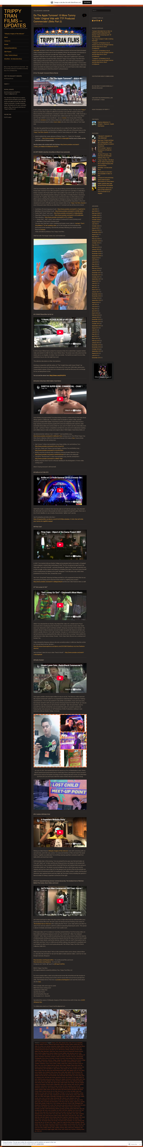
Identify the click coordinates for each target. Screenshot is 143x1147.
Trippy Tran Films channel (41, 132)
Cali (40, 1054)
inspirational (44, 1086)
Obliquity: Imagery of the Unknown (58, 850)
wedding (57, 1127)
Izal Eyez (60, 1086)
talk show (55, 1118)
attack (66, 1046)
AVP (70, 1046)
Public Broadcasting (50, 1108)
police (66, 1105)
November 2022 (96, 232)
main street (62, 1094)
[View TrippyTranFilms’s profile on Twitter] (95, 20)
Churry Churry (45, 1058)
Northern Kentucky (68, 1099)
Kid (51, 1089)
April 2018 (95, 266)
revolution (53, 1110)
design (57, 1065)
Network (64, 1098)
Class (74, 1058)
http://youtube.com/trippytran (42, 962)
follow (73, 1074)
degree (49, 1065)
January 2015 (95, 342)
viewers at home (63, 1125)
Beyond (74, 1047)
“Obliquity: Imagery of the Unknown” (14, 33)
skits (74, 1113)
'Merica (53, 1042)
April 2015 (95, 336)
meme (78, 1094)
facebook (47, 1072)
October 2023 (96, 226)
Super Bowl (59, 1117)
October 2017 (96, 277)
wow (69, 1129)
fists (64, 1074)
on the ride (61, 1101)
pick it (48, 1105)
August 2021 (95, 234)
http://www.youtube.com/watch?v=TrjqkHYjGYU (71, 209)
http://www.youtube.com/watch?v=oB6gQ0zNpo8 (48, 581)
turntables (77, 1122)
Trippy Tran (59, 1122)
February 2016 (96, 315)
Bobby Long (37, 1051)
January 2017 (95, 291)
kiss (51, 1091)
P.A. (79, 1101)
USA (79, 1124)
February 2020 (96, 238)
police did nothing (72, 1105)
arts (45, 1046)
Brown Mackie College (40, 1053)
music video (57, 122)
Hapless (63, 1079)
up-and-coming (71, 1124)
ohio (39, 1101)
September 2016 (96, 300)
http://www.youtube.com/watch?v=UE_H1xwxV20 (49, 446)
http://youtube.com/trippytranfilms (44, 960)
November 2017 (96, 274)
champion (53, 1056)
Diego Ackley (74, 1065)
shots (56, 1113)
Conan (47, 1063)
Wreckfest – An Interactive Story (13, 58)
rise (74, 1110)
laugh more (78, 1091)
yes (41, 1131)
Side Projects (7, 51)
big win (56, 1049)
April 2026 (95, 211)
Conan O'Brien (52, 1063)
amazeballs (79, 1042)
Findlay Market (52, 1074)
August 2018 (95, 257)
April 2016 (95, 311)
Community (63, 1061)
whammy (62, 1127)
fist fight (61, 1074)
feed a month (61, 1072)
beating (53, 1047)
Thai (40, 1120)
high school (43, 1080)
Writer (82, 1129)
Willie (56, 1129)
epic (75, 1070)
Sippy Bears (69, 1113)
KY (62, 1091)
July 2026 (94, 209)
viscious (70, 1125)
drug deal (79, 1068)
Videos (57, 1125)
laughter (37, 1093)
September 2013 (96, 351)
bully (68, 1053)
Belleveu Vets (63, 1047)
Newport (72, 1098)
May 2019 (94, 245)
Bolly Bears (46, 1051)
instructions (50, 1086)
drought (75, 1068)
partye (58, 1103)
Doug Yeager (64, 1068)
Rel (43, 1110)
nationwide (56, 1098)
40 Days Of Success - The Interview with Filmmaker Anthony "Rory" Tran (105, 155)
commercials (57, 1061)
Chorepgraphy (38, 1058)
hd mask (73, 1079)
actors (69, 1042)
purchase (62, 1108)
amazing (37, 1044)
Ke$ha (44, 1089)
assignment (53, 1046)
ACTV (73, 1042)
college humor (66, 1060)
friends (70, 1075)
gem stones (52, 1077)
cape (66, 1054)
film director (77, 1072)
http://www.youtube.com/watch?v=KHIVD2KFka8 (49, 454)
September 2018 (96, 255)
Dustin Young (38, 1070)
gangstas (38, 1077)
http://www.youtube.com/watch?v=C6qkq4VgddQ (68, 213)
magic (51, 1094)
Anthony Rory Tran (78, 1044)
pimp (52, 1105)
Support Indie (78, 1117)
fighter (69, 1072)
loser (45, 1094)
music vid (44, 1098)
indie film (76, 1084)
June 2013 (95, 355)
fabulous (40, 1072)
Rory (41, 1112)
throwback (69, 1120)
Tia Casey (75, 1120)
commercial (51, 1061)
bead (36, 1047)
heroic (36, 1080)
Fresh (58, 1075)
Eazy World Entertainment (56, 1070)
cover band (74, 1063)
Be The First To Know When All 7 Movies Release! (102, 87)
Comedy (40, 1061)
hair (60, 1079)
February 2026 (96, 213)
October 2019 (96, 243)
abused (63, 1042)
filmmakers (45, 1074)
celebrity (80, 1054)
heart (80, 1079)
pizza (60, 1105)
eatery (48, 1070)
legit (46, 1093)
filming (40, 1074)
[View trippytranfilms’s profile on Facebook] (93, 20)
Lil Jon (66, 1093)
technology (64, 1118)
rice (57, 1110)
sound (46, 1115)
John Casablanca (52, 1087)
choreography (79, 1056)
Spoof (63, 1115)
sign (63, 1113)
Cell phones (41, 1056)
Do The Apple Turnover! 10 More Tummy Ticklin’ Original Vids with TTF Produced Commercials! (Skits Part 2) (54, 18)
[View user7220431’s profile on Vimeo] (101, 20)
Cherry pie (73, 1056)
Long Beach (76, 1093)
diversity (48, 1067)
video (40, 1125)
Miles (36, 1096)
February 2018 (96, 268)
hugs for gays (56, 1082)
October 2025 (96, 215)
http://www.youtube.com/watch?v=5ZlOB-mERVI (69, 211)
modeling (78, 1096)
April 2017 (95, 287)
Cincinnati (56, 1058)
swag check (44, 1118)
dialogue (68, 1065)
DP (68, 1068)
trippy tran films (66, 1122)
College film (59, 1060)
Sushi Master (38, 1118)
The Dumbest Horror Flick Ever (42, 923)
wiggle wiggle (50, 1129)
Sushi (83, 1117)
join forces (65, 1087)
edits (68, 1070)
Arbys (36, 1046)
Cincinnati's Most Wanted (66, 1058)
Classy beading (79, 1058)
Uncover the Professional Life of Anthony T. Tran (102, 98)
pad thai (82, 1101)
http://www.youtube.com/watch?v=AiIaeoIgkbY (55, 138)
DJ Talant (60, 1067)
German (63, 1077)
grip (53, 1079)
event (36, 1072)
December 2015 (96, 319)
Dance (45, 1065)
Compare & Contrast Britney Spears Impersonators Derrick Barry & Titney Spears (106, 179)
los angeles (40, 1094)
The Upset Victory (62, 1120)
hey (39, 1080)
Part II (54, 1103)
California (43, 1054)
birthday (67, 1049)
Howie (39, 1082)
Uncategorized (43, 1042)
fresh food (62, 1075)
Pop (42, 1106)
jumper (36, 1089)
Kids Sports (74, 1089)
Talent (51, 1118)
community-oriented (71, 1061)
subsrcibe (42, 1117)
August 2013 (95, 353)
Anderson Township (64, 1044)
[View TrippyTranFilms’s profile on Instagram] (97, 20)
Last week (36, 50)
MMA (41, 1096)
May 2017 (94, 285)
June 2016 (95, 306)
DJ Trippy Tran (66, 1067)
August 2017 (95, 281)
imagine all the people (40, 1084)
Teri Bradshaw (76, 1118)
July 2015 (94, 330)
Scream (57, 1112)
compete (37, 1063)
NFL (78, 1098)
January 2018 (95, 270)
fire (57, 1074)
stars (78, 1115)
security (68, 1112)
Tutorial (82, 1122)
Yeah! (38, 1131)
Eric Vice (79, 1070)
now (75, 1099)
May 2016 (94, 308)
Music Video (50, 1098)
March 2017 (95, 289)
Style (81, 1115)
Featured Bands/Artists (10, 48)
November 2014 (96, 347)
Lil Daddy (62, 1093)
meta (82, 1094)
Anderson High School (54, 1044)
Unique (46, 1124)
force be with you (43, 1075)
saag (44, 1112)
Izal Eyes (55, 1086)
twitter (36, 1124)
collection (49, 1060)
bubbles (64, 1053)
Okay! (42, 1101)
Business (72, 1053)
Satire (46, 1112)
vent (84, 1124)
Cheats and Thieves (60, 1056)
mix (39, 1096)
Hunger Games (63, 1082)
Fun (74, 1075)
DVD (43, 1070)
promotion (37, 1108)
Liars (54, 1093)
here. (73, 438)
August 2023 (95, 228)
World (66, 1129)
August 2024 (95, 221)
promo (74, 1106)
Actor (66, 1042)
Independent (57, 1084)
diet (79, 1065)
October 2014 (96, 349)
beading (39, 1047)
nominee (59, 1099)
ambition (41, 1044)
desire (61, 1065)
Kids (54, 1089)
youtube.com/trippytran (63, 979)
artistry (41, 1046)
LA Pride (67, 1091)
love (48, 1094)
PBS (73, 1103)
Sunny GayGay (53, 1117)
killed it (40, 1091)
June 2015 (95, 332)
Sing (65, 1113)
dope (55, 1068)
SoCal (36, 1115)
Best (68, 1047)
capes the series (71, 1054)
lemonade (49, 1093)
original (75, 1101)
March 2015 (95, 338)
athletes (63, 1046)
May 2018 (94, 264)
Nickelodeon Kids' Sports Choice (49, 1099)
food (76, 1074)
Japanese (70, 1086)
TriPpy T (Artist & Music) (10, 55)
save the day (52, 1112)
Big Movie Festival (44, 1049)
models (82, 1096)
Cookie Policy (40, 1144)
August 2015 (95, 327)
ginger (76, 1077)
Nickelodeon (38, 1099)
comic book (45, 1061)
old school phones (53, 1101)
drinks (71, 1068)
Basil (77, 1046)
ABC (60, 1042)
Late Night (72, 1091)
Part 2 (51, 1103)
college (54, 1060)
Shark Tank (52, 1113)
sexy (44, 1113)
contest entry (64, 1063)
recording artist (38, 1110)
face (44, 1072)
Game (79, 1075)
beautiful (57, 1047)
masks (75, 1094)
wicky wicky (44, 1129)
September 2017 (96, 279)
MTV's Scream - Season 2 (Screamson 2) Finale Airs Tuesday (104, 149)
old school (46, 1101)
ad (75, 1042)
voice (76, 1125)
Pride (63, 1106)
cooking (70, 1063)
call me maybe (57, 1054)
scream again (62, 1112)
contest (58, 1063)
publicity (57, 1108)
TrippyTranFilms (59, 964)
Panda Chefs (38, 1103)
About (6, 37)
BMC (81, 1049)
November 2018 (96, 253)
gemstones (58, 1077)
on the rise (66, 1101)
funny (76, 1075)
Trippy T (83, 109)
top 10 (42, 1122)
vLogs (73, 1125)
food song (80, 1074)
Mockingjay (53, 1096)
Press (59, 1106)
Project (71, 1106)
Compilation (42, 1063)
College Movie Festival (75, 1060)
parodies (43, 1103)
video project (45, 1125)
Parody (47, 1103)
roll (38, 1112)
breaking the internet (73, 1051)
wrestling (78, 1129)
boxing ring (61, 1051)
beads (43, 1047)
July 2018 (94, 260)
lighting (57, 1093)
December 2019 (96, 240)
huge (49, 1082)
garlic (42, 1077)
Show (59, 1113)
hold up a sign (68, 1080)
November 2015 (96, 321)
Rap (81, 1108)
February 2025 (96, 217)
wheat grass (71, 1127)
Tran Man (46, 1122)
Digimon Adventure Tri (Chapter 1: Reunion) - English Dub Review (106, 124)
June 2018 (95, 262)
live (69, 1093)
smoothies (81, 1113)
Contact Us (7, 41)
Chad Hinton (47, 1056)
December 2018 (96, 251)
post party (52, 1106)
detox (64, 1065)
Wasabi (49, 1127)
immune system (49, 1084)
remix (46, 1110)
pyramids (67, 1108)
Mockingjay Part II (60, 1096)
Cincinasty (51, 1058)
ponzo (39, 1106)
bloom (77, 1049)
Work (63, 1129)
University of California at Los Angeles (58, 1124)
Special (55, 1115)
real (83, 1108)
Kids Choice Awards (66, 1089)
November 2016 (96, 296)
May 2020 (94, 236)
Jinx (46, 1087)
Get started (87, 2)
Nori (63, 1099)
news (75, 1098)
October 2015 (96, 323)
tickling (79, 1120)
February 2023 (96, 230)
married (67, 1094)
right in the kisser (63, 1110)
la (64, 1091)
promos (78, 1106)
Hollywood (80, 1080)
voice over (81, 1125)
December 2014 (96, 344)
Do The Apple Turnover (76, 1067)
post (49, 1106)
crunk (39, 1065)
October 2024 (96, 219)
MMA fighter (46, 1096)
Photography (44, 1105)
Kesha (48, 1089)
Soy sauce (51, 1115)
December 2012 (96, 357)
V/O (81, 1124)
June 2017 (95, 283)
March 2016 (95, 313)
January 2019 (95, 249)
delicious (53, 1065)
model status (72, 1096)
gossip (43, 1079)
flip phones (68, 1074)
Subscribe (37, 1117)
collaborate (37, 1060)
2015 (57, 1042)
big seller (52, 1049)
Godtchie (40, 1079)
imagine (82, 1082)
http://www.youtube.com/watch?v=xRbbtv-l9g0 (48, 458)
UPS (76, 1124)
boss (54, 1051)
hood (36, 1082)
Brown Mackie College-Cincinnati (54, 1053)
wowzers (73, 1129)
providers (42, 1108)
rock (80, 1110)
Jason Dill (75, 1086)
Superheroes (71, 1117)
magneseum (56, 1094)
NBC (60, 1098)
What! (65, 1127)
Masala (71, 1094)
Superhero (65, 1117)
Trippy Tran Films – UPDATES (15, 18)
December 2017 (96, 272)
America (46, 1044)
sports (66, 1115)
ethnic (82, 1070)
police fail (79, 1105)
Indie (72, 1084)
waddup (45, 1127)
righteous (70, 1110)
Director (37, 1067)
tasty (60, 1118)
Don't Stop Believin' (48, 1068)
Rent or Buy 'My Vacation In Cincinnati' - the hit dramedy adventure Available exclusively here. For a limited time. (16, 68)
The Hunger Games (46, 1120)
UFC (43, 1124)
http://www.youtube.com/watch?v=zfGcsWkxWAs (69, 215)
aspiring (48, 1046)
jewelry (42, 1087)
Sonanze (43, 120)
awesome (73, 1046)
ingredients (37, 1086)
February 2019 (96, 247)
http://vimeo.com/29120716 (58, 375)
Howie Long (44, 1082)
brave (66, 1051)
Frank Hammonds (52, 1075)
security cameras (75, 1112)
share (47, 1113)
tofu (39, 1122)
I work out (76, 1082)
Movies (6, 44)
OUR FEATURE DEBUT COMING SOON (103, 76)
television (69, 1118)
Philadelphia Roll (79, 1103)
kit (53, 1091)
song (44, 1115)
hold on (63, 1080)
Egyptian (71, 1070)
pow (57, 1106)
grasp (47, 1079)
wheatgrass (77, 1127)
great (50, 1079)
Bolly (42, 1051)
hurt (69, 1082)
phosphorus (37, 1105)
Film (72, 1072)
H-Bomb (56, 1079)
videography (52, 1125)
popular (45, 1106)
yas (35, 1131)
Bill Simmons (62, 1049)
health (77, 1079)
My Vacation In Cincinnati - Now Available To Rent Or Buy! (105, 173)
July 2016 (94, 304)
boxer (57, 1051)
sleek (77, 1113)
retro (49, 1110)
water (53, 1127)
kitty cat (59, 1091)
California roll (50, 1054)
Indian (61, 1084)
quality (71, 1108)
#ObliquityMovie (8, 78)
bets (71, 1047)
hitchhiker (58, 1080)
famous (55, 1072)
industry (81, 1084)
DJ (51, 1067)
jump (82, 1087)
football (36, 1075)
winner (59, 1129)
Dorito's (58, 1068)
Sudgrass (47, 1117)
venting (36, 1125)
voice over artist (39, 1127)
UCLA (40, 1124)
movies (64, 118)
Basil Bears (82, 1046)
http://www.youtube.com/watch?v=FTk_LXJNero (59, 217)
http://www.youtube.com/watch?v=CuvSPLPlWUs (49, 450)
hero (84, 1079)
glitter (80, 1077)
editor (64, 1070)
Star (75, 1115)
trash (50, 1122)
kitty (56, 1091)
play (63, 1105)
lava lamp (41, 1093)
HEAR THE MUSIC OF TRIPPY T (100, 109)
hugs (52, 1082)
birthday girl (73, 1049)
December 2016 (96, 294)
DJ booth (55, 1067)
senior (41, 1113)
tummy (72, 1122)
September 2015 (96, 325)
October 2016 (96, 298)
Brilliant (81, 1051)
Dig (81, 1065)
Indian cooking (67, 1084)
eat (45, 1070)
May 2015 (94, 334)
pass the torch (64, 1103)
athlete (58, 1046)
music (40, 1098)
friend (66, 1075)
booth (51, 1051)
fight (66, 1072)
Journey (78, 1087)
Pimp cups (56, 1105)
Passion (70, 1103)
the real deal (54, 1120)
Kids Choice (58, 1089)
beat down (47, 1047)
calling (62, 1054)
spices (59, 1115)
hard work (68, 1079)
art (38, 1046)
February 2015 (96, 340)
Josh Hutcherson (72, 1087)
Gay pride (47, 1077)
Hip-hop (53, 1080)
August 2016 (95, 302)
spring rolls (71, 1115)
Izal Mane (65, 1086)
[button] (98, 373)
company (79, 1061)
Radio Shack (76, 1108)
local (72, 1093)
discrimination (42, 1067)
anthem (71, 1044)
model (66, 1096)
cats (77, 1054)
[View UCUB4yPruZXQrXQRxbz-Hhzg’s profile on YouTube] (99, 20)
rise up (76, 1110)
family (51, 1072)
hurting (72, 1082)
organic (71, 1101)
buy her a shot (77, 1053)
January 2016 (95, 317)
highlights (48, 1080)
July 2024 (94, 223)
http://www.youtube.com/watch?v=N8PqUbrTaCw (48, 436)
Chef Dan (68, 1056)
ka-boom (41, 1089)
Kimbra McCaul (46, 1091)
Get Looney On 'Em (70, 1077)
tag (48, 1118)
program (67, 1106)
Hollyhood (75, 1080)
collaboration (44, 1060)
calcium (36, 1054)
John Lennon (59, 1087)
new (68, 1098)
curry (42, 1065)
